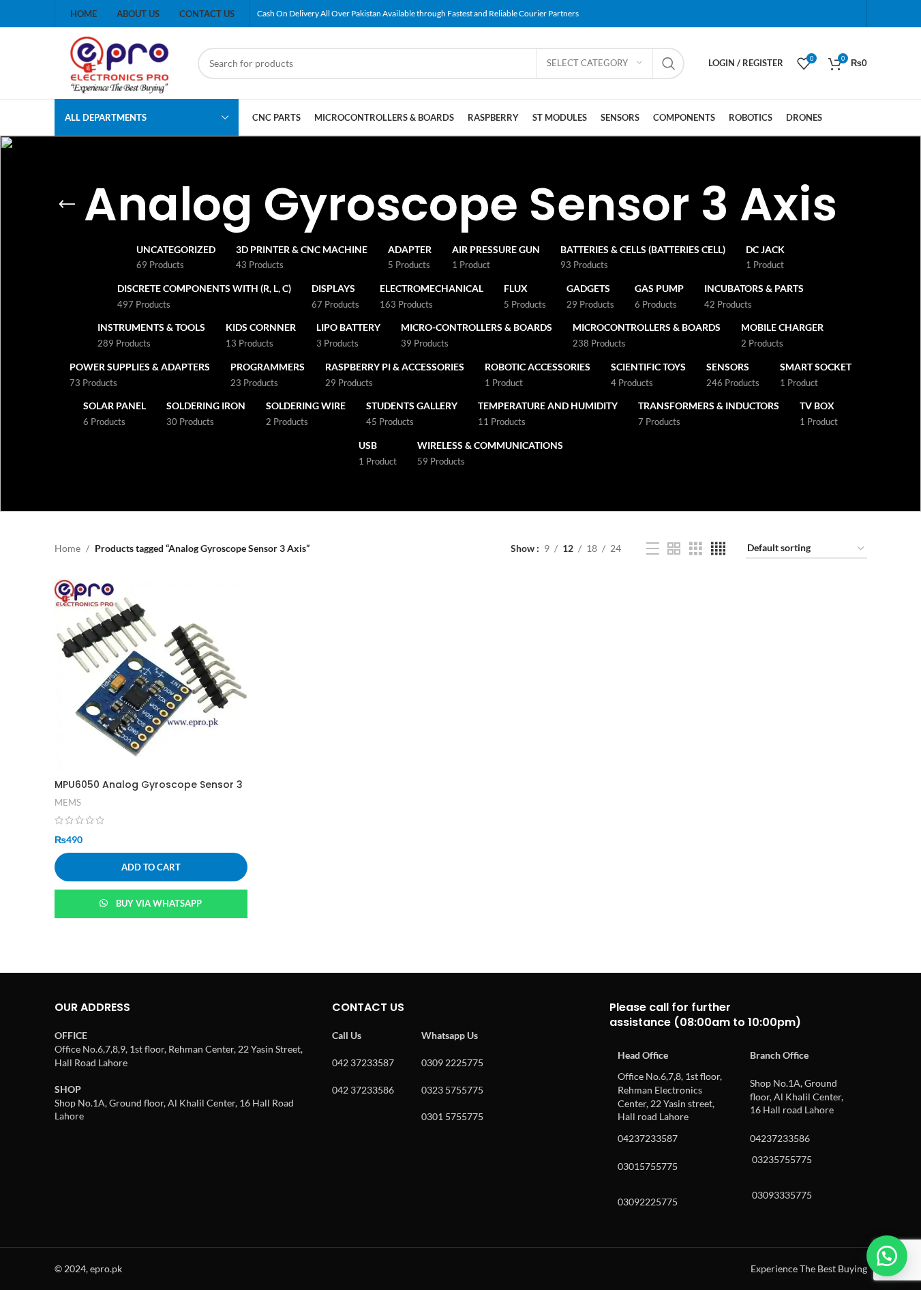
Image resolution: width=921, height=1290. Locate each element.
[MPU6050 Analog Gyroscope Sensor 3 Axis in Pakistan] (151, 675)
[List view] (652, 548)
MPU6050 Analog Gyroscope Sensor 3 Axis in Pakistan (149, 791)
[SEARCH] (668, 63)
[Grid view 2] (673, 548)
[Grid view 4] (718, 548)
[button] (151, 867)
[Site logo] (119, 62)
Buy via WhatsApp (159, 903)
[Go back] (67, 204)
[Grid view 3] (695, 548)
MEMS (68, 802)
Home (67, 548)
